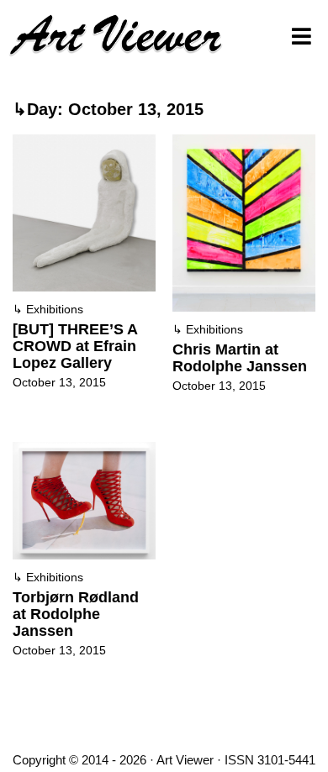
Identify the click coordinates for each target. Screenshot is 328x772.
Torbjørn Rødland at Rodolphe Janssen (76, 614)
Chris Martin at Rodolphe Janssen (239, 358)
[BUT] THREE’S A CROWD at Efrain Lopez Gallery (75, 346)
